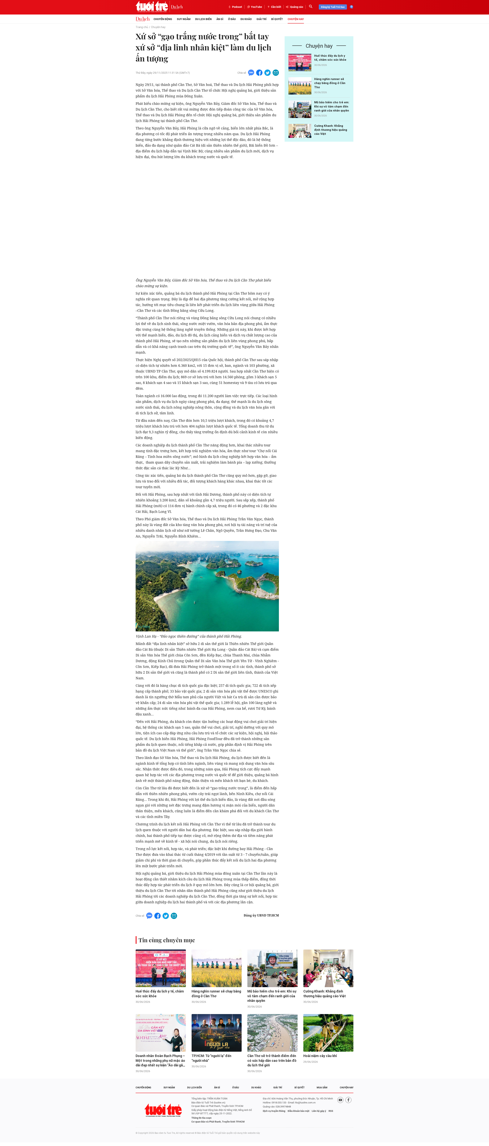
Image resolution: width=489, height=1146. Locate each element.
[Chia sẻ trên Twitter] (267, 72)
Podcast (237, 6)
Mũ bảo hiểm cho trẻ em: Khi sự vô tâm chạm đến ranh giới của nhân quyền (331, 106)
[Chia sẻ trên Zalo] (251, 72)
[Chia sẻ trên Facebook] (259, 72)
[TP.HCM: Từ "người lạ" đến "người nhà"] (217, 1033)
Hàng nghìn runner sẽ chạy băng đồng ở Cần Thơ (329, 83)
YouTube (256, 6)
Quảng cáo (296, 6)
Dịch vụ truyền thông (274, 1111)
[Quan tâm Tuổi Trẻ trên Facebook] (348, 1110)
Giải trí (261, 19)
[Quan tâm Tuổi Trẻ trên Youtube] (340, 1110)
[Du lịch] (177, 6)
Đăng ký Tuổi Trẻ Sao (333, 7)
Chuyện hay (296, 19)
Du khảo (246, 19)
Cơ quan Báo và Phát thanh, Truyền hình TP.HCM (217, 1121)
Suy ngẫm (183, 19)
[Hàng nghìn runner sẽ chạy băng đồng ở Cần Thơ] (299, 86)
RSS (331, 1111)
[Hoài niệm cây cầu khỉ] (328, 1033)
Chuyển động (163, 19)
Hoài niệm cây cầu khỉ (320, 1056)
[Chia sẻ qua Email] (276, 72)
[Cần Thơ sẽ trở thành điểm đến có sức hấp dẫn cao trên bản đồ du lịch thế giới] (272, 1033)
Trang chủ (142, 27)
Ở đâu (232, 19)
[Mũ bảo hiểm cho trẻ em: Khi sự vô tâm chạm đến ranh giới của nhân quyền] (299, 109)
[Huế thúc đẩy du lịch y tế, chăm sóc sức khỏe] (299, 62)
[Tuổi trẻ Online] (163, 1110)
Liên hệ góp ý (319, 1111)
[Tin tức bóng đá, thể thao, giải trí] (143, 19)
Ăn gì (219, 19)
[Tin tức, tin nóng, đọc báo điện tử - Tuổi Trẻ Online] (153, 7)
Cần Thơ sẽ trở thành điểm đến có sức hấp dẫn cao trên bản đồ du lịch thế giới (271, 1060)
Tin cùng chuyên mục (166, 940)
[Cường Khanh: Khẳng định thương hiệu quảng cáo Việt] (299, 132)
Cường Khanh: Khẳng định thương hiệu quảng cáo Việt (330, 130)
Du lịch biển (203, 19)
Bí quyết (277, 19)
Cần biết (276, 6)
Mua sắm (322, 1087)
